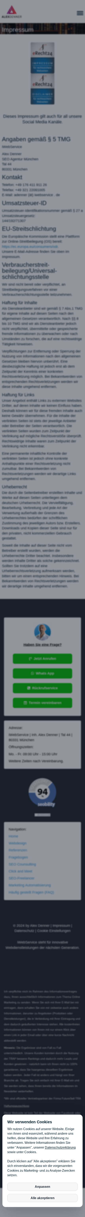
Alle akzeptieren (43, 1198)
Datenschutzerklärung (60, 1147)
